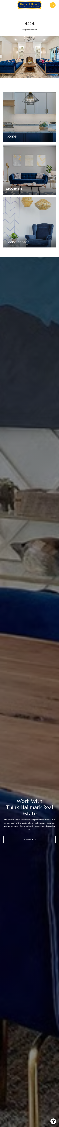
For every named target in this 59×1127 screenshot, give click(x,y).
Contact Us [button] (29, 839)
